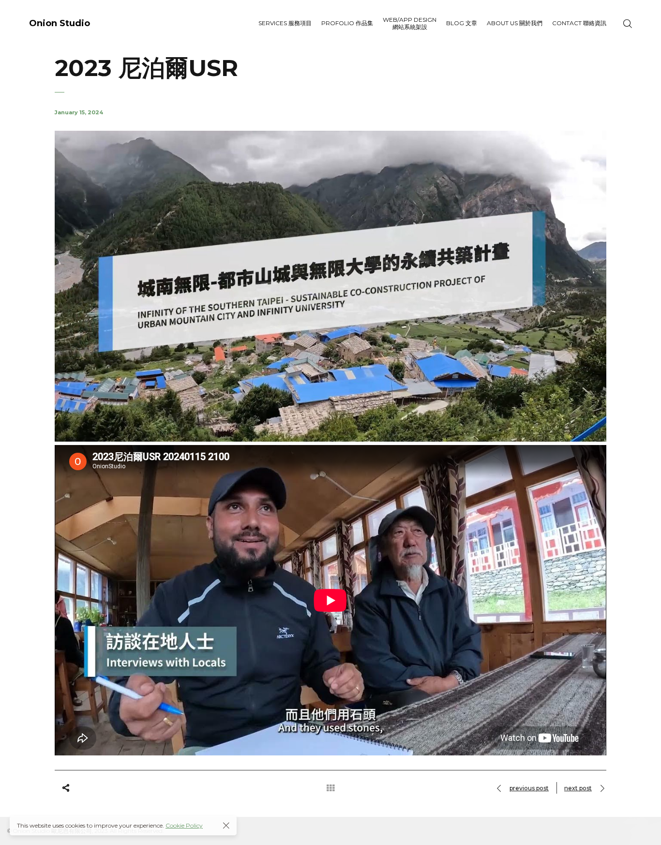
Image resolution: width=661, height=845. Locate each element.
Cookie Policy (184, 825)
